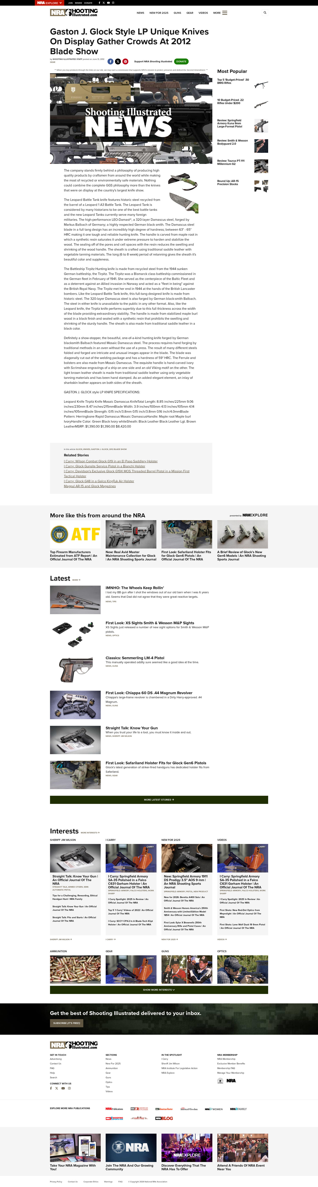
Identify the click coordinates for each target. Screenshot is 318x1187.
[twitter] (118, 60)
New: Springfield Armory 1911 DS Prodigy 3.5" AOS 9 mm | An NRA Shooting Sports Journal (186, 882)
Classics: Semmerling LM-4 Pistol (135, 658)
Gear (189, 13)
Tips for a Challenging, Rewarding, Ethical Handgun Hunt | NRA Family (75, 897)
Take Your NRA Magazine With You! (73, 1167)
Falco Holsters (138, 890)
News (140, 13)
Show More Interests (177, 990)
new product (201, 891)
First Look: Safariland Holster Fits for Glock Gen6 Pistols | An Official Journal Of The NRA (186, 556)
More (75, 580)
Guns (177, 13)
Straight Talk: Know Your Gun (132, 728)
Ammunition (58, 951)
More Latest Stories (172, 800)
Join (70, 2)
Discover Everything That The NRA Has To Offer (183, 1167)
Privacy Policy (56, 1181)
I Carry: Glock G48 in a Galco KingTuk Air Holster (99, 481)
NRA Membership (226, 1059)
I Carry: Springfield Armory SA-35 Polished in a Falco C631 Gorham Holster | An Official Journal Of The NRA (129, 882)
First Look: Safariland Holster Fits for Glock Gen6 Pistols (156, 763)
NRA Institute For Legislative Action (179, 1068)
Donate (88, 2)
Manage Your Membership (230, 1073)
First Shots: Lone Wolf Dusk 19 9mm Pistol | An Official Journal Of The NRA (242, 926)
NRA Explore (168, 1073)
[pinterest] (125, 60)
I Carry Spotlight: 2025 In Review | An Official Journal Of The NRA (128, 900)
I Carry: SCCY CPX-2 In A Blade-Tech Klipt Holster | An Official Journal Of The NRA (130, 922)
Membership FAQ (226, 1068)
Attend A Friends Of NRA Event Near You (241, 1167)
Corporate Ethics (90, 1181)
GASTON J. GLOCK (99, 449)
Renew (78, 2)
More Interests (89, 832)
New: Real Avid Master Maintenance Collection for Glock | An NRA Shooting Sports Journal (131, 556)
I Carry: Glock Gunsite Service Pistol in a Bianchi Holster (104, 466)
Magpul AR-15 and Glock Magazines (90, 486)
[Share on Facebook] (110, 60)
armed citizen (75, 886)
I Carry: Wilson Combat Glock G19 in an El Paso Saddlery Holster (111, 461)
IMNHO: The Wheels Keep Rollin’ (135, 588)
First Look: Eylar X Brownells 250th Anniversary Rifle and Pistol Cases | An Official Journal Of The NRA (185, 926)
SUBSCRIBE (66, 1023)
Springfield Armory (118, 890)
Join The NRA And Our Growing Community (129, 1167)
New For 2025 (159, 13)
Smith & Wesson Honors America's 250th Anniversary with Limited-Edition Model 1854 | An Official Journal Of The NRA (186, 911)
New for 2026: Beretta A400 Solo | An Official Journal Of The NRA (184, 899)
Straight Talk (60, 886)
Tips (114, 601)
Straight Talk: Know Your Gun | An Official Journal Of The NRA (75, 880)
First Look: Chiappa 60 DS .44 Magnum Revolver (149, 693)
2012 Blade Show (118, 449)
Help (52, 1073)
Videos (203, 13)
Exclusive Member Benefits (231, 1063)
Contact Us (55, 1063)
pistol (189, 891)
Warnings (108, 1181)
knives (86, 449)
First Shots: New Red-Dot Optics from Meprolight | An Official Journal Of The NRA (240, 913)
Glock (79, 449)
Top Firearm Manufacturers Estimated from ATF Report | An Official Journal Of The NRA (73, 556)
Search (53, 1077)
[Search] (265, 13)
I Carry (111, 840)
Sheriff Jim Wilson (122, 736)
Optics (115, 635)
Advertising (56, 1059)
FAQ (52, 1068)
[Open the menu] (225, 12)
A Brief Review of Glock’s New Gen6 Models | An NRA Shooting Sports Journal (241, 556)
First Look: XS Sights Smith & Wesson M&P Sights (150, 623)
